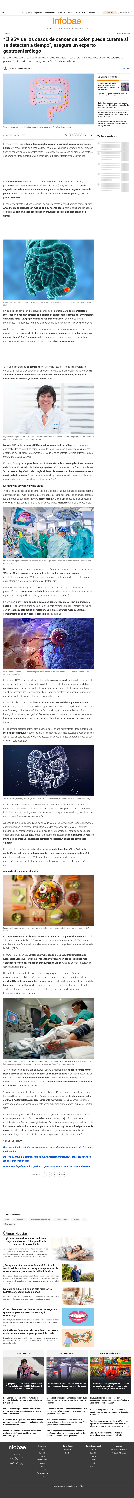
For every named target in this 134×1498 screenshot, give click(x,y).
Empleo (67, 1453)
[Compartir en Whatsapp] (66, 135)
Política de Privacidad (119, 1453)
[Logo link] (67, 20)
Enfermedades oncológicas (40, 1220)
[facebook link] (12, 1458)
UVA (86, 28)
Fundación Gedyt (61, 1220)
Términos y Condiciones (119, 1449)
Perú (84, 13)
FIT (84, 1220)
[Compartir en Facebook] (71, 135)
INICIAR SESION (125, 13)
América (42, 1449)
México (77, 13)
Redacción (67, 1449)
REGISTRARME (110, 13)
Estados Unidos (50, 13)
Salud (6, 33)
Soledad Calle (79, 28)
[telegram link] (16, 1463)
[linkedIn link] (21, 1463)
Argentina (38, 13)
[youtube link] (12, 1463)
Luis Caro (75, 1220)
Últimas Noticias (42, 1473)
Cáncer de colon (19, 1220)
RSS (42, 1477)
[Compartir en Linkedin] (80, 135)
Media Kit (93, 1466)
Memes (55, 28)
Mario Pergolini (69, 28)
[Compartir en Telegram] (85, 135)
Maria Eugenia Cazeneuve (22, 68)
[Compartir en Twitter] (76, 135)
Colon (7, 1220)
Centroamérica (93, 13)
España (70, 13)
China (61, 28)
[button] (4, 13)
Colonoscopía (10, 1224)
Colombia (61, 13)
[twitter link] (16, 1458)
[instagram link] (21, 1458)
